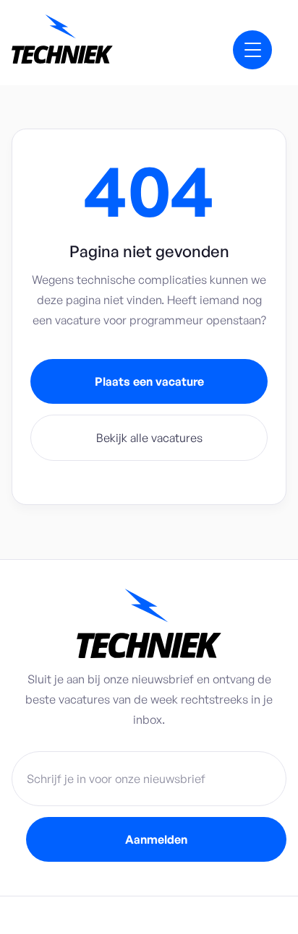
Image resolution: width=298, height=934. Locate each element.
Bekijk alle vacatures (149, 438)
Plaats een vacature (149, 381)
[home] (96, 42)
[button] (252, 49)
